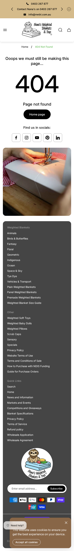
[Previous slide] (12, 9)
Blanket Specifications (20, 413)
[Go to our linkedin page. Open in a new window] (58, 137)
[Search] (60, 30)
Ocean (11, 265)
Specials (12, 344)
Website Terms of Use (20, 355)
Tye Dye (12, 276)
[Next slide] (62, 9)
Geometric (13, 254)
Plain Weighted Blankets (21, 286)
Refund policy (15, 429)
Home (24, 46)
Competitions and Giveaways (24, 408)
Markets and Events (19, 402)
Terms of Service (17, 424)
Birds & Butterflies (17, 238)
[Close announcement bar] (69, 9)
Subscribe (56, 488)
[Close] (66, 523)
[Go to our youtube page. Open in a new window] (37, 137)
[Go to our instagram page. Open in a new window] (26, 137)
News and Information (20, 397)
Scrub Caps (14, 334)
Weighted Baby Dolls (19, 323)
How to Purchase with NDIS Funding (28, 366)
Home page (37, 114)
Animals (11, 233)
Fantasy (12, 243)
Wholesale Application (20, 434)
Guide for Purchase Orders (22, 371)
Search (11, 386)
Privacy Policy (15, 350)
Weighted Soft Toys (18, 317)
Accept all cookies (26, 542)
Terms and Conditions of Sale (24, 360)
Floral (10, 249)
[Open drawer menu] (5, 30)
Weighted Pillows (17, 328)
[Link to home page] (37, 464)
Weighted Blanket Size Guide (24, 302)
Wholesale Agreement (20, 440)
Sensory (12, 339)
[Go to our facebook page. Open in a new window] (16, 137)
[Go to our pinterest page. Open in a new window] (47, 137)
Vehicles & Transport (19, 281)
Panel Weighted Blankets (21, 292)
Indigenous (13, 260)
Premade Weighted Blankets (24, 297)
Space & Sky (14, 270)
